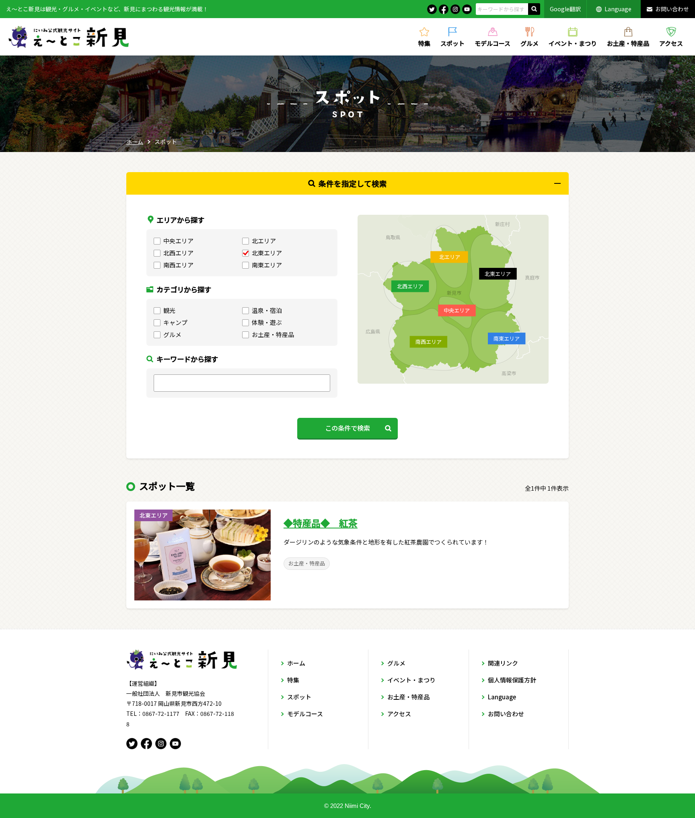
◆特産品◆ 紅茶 (321, 523)
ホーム (134, 142)
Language (618, 9)
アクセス (671, 42)
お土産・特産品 (628, 42)
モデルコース (492, 42)
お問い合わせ (672, 9)
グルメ (529, 42)
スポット (452, 42)
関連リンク (503, 663)
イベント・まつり (573, 42)
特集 (424, 42)
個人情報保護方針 (512, 680)
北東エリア (154, 515)
